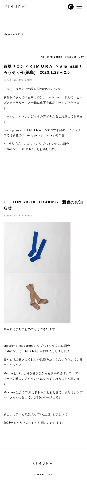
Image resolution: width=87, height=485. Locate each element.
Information (54, 56)
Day (81, 56)
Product (70, 56)
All (42, 56)
